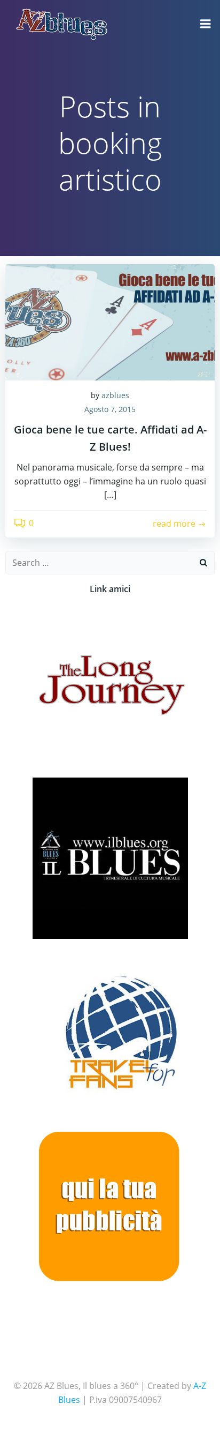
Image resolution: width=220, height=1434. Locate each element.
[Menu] (206, 24)
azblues (115, 395)
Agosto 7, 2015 (110, 409)
